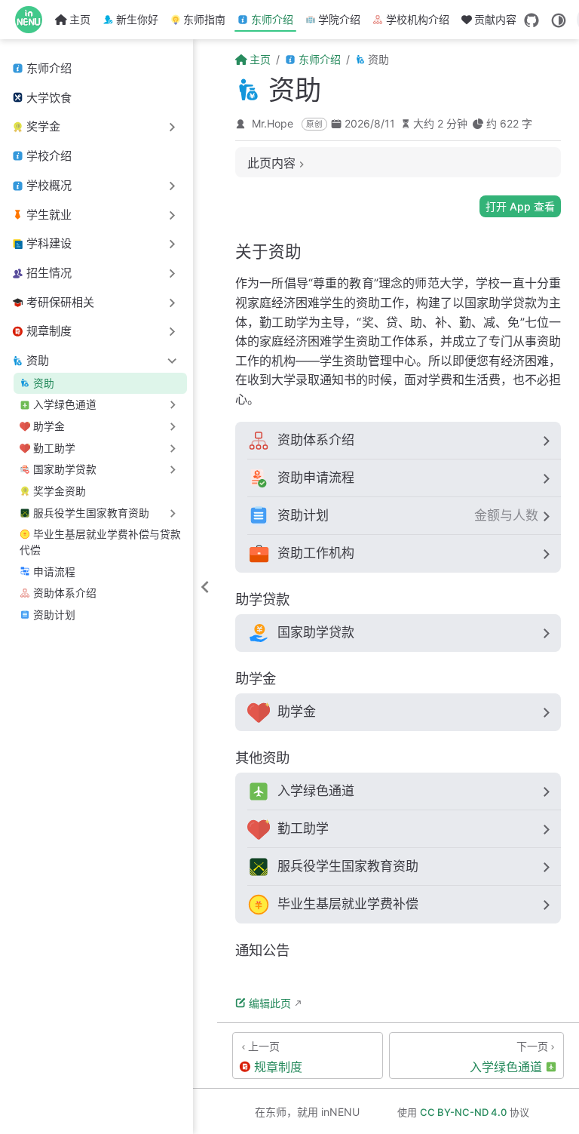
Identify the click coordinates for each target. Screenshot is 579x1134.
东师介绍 (272, 19)
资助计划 (54, 615)
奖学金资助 (59, 491)
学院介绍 (339, 19)
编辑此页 (270, 1003)
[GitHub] (531, 20)
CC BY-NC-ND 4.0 (463, 1112)
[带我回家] (33, 19)
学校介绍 (49, 156)
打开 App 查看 (520, 206)
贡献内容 (495, 19)
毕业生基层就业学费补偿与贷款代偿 (100, 542)
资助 (43, 383)
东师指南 (204, 19)
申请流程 (54, 572)
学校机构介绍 (417, 19)
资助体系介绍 (64, 593)
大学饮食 (49, 98)
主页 (79, 19)
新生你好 (137, 19)
